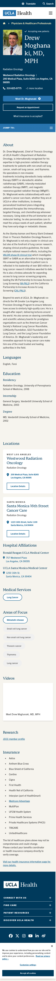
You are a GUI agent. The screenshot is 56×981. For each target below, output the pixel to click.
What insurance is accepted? (28, 116)
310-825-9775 (14, 88)
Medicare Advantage (19, 800)
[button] (29, 3)
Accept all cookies (28, 973)
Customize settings (28, 964)
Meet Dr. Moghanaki (25, 98)
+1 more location (34, 88)
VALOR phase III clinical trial (17, 254)
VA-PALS (24, 283)
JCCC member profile (14, 738)
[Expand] (50, 897)
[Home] (4, 23)
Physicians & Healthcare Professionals (31, 23)
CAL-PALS (20, 290)
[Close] (52, 946)
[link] (10, 935)
